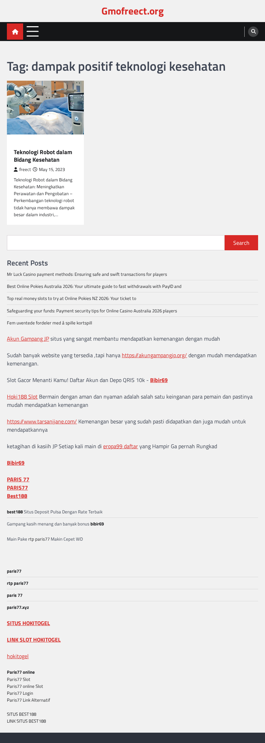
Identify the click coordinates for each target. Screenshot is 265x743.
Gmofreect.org (132, 10)
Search (241, 243)
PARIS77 (17, 487)
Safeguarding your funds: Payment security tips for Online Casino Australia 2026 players (92, 310)
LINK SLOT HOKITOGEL (34, 639)
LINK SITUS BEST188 (26, 720)
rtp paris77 (39, 538)
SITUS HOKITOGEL (28, 623)
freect (25, 169)
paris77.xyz (18, 607)
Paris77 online (21, 672)
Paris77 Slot (18, 679)
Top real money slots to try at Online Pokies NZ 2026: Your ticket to (71, 298)
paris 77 (14, 595)
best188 (15, 511)
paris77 (14, 571)
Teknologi (25, 144)
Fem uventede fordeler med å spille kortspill (49, 322)
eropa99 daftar (120, 446)
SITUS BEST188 (21, 714)
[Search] (253, 32)
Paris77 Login (20, 693)
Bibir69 (159, 380)
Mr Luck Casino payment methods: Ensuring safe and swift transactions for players (87, 274)
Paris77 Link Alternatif (28, 699)
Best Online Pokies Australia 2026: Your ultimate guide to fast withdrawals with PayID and (94, 286)
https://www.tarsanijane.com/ (42, 421)
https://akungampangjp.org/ (154, 355)
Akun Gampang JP (28, 338)
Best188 (17, 496)
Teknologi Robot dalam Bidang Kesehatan (43, 156)
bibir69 (97, 523)
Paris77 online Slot (25, 686)
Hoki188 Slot (22, 396)
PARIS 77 (18, 479)
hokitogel (18, 656)
